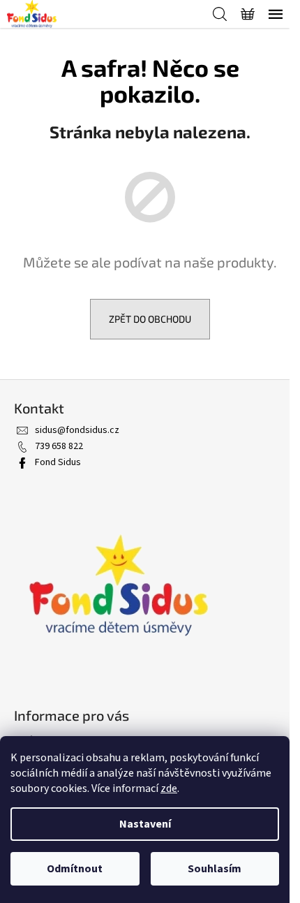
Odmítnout (75, 868)
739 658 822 (59, 446)
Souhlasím (214, 868)
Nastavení (145, 824)
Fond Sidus (58, 462)
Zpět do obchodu (150, 319)
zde (168, 788)
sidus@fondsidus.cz (77, 430)
